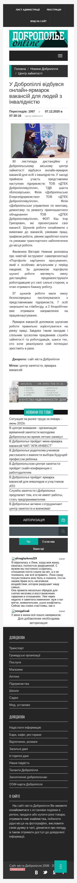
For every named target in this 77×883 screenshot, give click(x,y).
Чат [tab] (29, 541)
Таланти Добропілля (23, 770)
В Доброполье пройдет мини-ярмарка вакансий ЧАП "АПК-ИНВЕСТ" (35, 443)
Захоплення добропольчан (28, 777)
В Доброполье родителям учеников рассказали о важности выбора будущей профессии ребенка (38, 454)
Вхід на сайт (38, 21)
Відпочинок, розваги (23, 741)
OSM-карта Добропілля (26, 784)
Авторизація (34, 520)
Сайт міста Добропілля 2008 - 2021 (33, 865)
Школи (14, 690)
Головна (20, 69)
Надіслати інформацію (25, 727)
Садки (13, 697)
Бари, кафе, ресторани (25, 734)
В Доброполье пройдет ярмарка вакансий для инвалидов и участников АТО (36, 481)
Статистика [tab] (48, 541)
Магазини (16, 669)
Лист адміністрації (28, 9)
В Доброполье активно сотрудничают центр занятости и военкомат (35, 506)
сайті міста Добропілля (33, 805)
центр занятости (31, 365)
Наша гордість (19, 763)
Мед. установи (19, 705)
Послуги (15, 662)
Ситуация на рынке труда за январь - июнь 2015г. (35, 421)
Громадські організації (24, 655)
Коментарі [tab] (38, 549)
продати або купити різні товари (42, 814)
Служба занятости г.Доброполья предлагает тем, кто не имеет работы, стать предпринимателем (36, 495)
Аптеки (14, 676)
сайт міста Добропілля (43, 359)
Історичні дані (19, 756)
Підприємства (19, 683)
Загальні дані (18, 749)
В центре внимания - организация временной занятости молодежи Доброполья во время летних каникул (36, 432)
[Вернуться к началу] (60, 866)
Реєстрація (54, 9)
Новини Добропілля (44, 69)
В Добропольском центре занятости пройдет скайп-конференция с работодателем (34, 468)
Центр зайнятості (30, 73)
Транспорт (16, 648)
